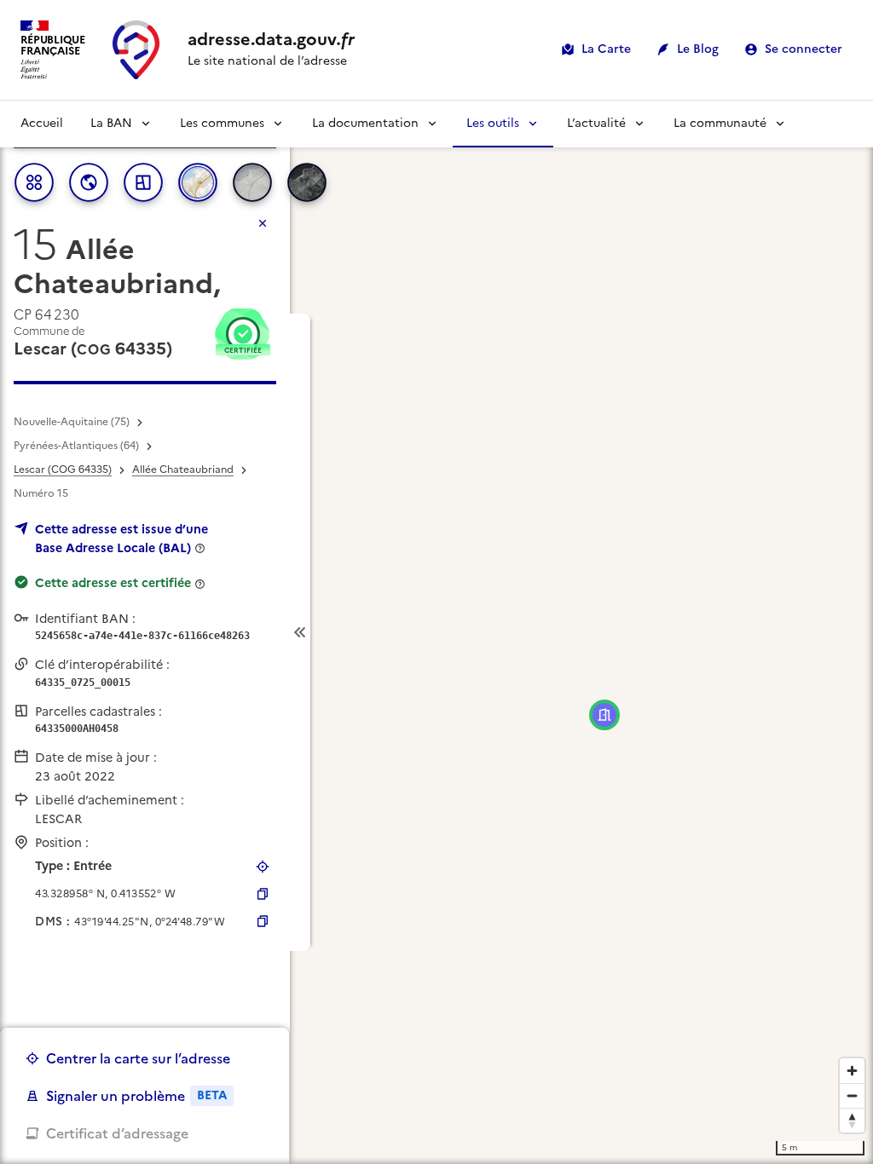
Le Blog (698, 49)
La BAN (111, 123)
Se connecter (803, 49)
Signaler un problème (136, 1096)
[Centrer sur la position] (262, 866)
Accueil (41, 123)
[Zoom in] (852, 1070)
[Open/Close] (300, 633)
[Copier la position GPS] (262, 894)
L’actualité (596, 123)
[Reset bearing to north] (852, 1120)
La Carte (606, 49)
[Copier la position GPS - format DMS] (262, 921)
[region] (436, 632)
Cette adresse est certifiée (113, 582)
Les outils (492, 123)
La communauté (720, 123)
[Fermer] (262, 223)
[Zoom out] (852, 1095)
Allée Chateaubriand (183, 469)
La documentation (365, 123)
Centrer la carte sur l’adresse (138, 1058)
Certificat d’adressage (117, 1133)
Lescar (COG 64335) (63, 469)
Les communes (222, 123)
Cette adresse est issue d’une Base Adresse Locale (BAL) (121, 538)
